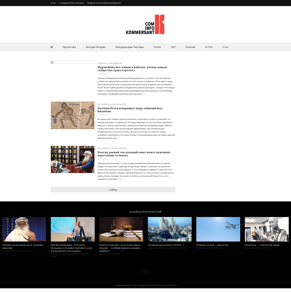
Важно (102, 254)
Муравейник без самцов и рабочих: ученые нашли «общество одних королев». (132, 69)
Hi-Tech (209, 47)
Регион (157, 47)
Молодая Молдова (95, 47)
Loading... (113, 189)
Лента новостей (115, 63)
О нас (226, 47)
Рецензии (190, 47)
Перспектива (69, 47)
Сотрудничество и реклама (71, 3)
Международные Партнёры (129, 47)
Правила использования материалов (104, 3)
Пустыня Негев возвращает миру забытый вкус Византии (130, 110)
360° (173, 47)
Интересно (102, 63)
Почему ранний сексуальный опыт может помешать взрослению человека (133, 154)
